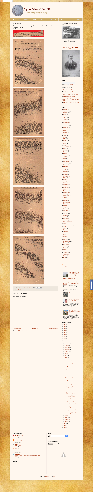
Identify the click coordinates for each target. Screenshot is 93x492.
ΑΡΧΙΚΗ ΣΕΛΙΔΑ (16, 19)
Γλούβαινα (65, 185)
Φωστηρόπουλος (66, 254)
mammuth (47, 476)
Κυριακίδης (65, 237)
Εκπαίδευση (65, 220)
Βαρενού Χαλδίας (18, 445)
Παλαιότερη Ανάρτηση (53, 328)
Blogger (54, 476)
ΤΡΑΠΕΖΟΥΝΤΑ (52, 19)
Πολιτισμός (65, 127)
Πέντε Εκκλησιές (66, 241)
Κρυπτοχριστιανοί (66, 176)
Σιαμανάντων (65, 190)
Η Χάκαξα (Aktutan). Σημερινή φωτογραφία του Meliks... (71, 371)
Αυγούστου (67, 351)
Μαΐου (66, 357)
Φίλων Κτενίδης (66, 166)
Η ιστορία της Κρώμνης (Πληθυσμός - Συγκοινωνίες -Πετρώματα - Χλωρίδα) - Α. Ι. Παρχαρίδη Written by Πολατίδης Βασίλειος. (71, 282)
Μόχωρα (65, 177)
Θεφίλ (64, 233)
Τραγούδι (65, 119)
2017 (65, 340)
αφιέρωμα (65, 129)
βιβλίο (64, 138)
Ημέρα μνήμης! (68, 380)
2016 (65, 342)
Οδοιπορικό (26, 289)
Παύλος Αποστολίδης (67, 221)
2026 (65, 324)
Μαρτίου (66, 417)
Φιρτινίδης (65, 200)
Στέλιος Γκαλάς (67, 264)
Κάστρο (64, 234)
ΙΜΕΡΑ (64, 143)
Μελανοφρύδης (66, 195)
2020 (65, 334)
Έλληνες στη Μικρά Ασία (68, 91)
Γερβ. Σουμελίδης (66, 161)
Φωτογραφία (65, 111)
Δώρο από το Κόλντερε (19, 441)
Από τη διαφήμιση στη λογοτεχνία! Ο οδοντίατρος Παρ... (72, 382)
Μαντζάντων (65, 239)
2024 (65, 328)
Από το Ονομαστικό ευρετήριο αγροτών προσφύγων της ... (71, 391)
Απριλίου (67, 415)
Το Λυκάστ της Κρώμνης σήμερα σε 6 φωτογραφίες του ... (72, 412)
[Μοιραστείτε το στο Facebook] (40, 288)
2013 (65, 427)
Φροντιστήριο (66, 210)
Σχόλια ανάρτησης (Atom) (23, 330)
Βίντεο (64, 114)
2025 (65, 326)
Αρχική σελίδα (35, 328)
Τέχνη (64, 197)
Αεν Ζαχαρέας (66, 211)
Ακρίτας (65, 216)
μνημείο (65, 159)
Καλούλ (64, 203)
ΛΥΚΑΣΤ (35, 19)
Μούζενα (65, 207)
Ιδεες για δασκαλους (19, 435)
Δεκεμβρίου (67, 343)
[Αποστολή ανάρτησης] (34, 287)
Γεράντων (65, 229)
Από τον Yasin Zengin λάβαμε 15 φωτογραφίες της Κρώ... (71, 397)
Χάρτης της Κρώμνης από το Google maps (74, 293)
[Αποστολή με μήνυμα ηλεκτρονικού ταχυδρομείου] (36, 288)
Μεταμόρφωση (66, 163)
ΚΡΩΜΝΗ (26, 19)
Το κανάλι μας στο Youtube (68, 89)
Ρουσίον (65, 247)
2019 (65, 336)
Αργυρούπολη (66, 184)
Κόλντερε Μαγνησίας (19, 439)
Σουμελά (65, 150)
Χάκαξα (64, 223)
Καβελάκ (65, 236)
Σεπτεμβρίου (67, 349)
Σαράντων (65, 208)
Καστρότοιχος (66, 192)
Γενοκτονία (65, 171)
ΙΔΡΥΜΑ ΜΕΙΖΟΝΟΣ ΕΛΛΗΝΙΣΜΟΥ (71, 102)
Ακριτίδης (65, 156)
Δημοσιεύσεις (66, 125)
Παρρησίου (65, 242)
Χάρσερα (65, 255)
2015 (65, 423)
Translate (71, 84)
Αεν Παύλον (65, 213)
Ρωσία (64, 249)
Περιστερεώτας (66, 244)
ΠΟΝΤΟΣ (63, 19)
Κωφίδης (65, 205)
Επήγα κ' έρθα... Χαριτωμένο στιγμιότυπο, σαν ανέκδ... (70, 388)
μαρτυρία (65, 182)
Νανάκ (64, 179)
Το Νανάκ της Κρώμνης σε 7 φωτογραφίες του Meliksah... (71, 406)
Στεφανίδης (65, 155)
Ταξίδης (64, 198)
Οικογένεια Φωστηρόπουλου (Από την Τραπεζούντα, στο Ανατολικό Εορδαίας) (73, 301)
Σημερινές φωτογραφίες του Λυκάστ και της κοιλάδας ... (72, 377)
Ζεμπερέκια (65, 231)
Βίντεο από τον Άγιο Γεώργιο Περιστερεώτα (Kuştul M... (70, 359)
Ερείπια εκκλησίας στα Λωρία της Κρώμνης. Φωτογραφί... (71, 400)
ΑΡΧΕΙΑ (78, 19)
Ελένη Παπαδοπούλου (67, 202)
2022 (65, 332)
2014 (65, 425)
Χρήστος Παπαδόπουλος (68, 224)
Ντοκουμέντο (66, 122)
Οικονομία (65, 153)
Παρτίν (64, 158)
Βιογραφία (65, 132)
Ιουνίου (66, 355)
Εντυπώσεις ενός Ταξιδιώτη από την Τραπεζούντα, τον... (72, 374)
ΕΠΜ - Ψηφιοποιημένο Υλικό (69, 97)
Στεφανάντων (65, 250)
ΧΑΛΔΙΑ (43, 19)
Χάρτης (64, 135)
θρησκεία (65, 130)
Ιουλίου (66, 353)
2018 (65, 338)
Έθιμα (64, 145)
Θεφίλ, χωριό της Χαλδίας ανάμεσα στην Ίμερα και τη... (71, 362)
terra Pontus (17, 444)
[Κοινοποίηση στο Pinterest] (41, 288)
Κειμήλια (65, 194)
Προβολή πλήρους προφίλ (67, 266)
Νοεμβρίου (67, 345)
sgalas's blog (17, 454)
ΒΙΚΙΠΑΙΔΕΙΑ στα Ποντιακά (69, 96)
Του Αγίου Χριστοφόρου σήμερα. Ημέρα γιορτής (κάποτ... (71, 403)
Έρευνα (64, 226)
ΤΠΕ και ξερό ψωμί (19, 448)
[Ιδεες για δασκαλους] (64, 460)
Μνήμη (22, 289)
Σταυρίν (64, 168)
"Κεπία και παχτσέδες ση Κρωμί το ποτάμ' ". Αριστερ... (71, 365)
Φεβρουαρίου (67, 419)
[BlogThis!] (37, 288)
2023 (65, 330)
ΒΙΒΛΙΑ (71, 19)
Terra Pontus (65, 93)
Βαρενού (65, 140)
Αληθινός (65, 172)
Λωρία (64, 189)
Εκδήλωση (65, 218)
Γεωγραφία (65, 151)
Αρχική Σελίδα (66, 146)
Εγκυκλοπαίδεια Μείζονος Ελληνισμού (71, 104)
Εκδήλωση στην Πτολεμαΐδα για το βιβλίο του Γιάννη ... (71, 385)
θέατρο (64, 257)
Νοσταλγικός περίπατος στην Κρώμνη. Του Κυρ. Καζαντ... (72, 409)
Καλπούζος (65, 174)
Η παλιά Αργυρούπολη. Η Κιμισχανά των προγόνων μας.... (72, 394)
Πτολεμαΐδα (65, 246)
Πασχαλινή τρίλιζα (18, 436)
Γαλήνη (64, 228)
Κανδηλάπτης (66, 187)
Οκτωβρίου (67, 347)
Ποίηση (64, 148)
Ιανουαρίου (67, 421)
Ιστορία (64, 120)
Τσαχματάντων (66, 252)
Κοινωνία (65, 133)
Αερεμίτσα (65, 215)
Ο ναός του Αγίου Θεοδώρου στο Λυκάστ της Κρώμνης (74, 311)
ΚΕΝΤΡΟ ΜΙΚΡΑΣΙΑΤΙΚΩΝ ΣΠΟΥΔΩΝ (71, 94)
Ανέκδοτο (65, 169)
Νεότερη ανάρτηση (17, 328)
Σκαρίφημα (65, 181)
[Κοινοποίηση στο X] (39, 288)
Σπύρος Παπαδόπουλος (67, 142)
